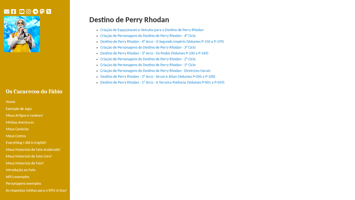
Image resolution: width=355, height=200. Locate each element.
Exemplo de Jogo (19, 109)
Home (10, 102)
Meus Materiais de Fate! (25, 163)
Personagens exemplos (23, 184)
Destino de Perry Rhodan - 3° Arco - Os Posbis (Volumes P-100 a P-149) (154, 53)
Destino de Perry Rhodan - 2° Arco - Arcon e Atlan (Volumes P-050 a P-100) (157, 77)
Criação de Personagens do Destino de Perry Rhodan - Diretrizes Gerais (155, 71)
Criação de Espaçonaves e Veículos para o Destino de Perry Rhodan (152, 30)
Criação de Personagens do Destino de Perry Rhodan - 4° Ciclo (148, 36)
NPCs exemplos (17, 177)
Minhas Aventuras (20, 123)
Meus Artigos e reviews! (24, 116)
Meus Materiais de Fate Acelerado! (33, 150)
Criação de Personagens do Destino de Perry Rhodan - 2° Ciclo (148, 59)
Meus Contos (16, 136)
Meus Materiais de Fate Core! (29, 156)
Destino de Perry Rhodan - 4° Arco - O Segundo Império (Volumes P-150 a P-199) (162, 42)
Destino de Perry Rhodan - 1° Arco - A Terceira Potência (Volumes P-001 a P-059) (162, 83)
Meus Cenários (17, 129)
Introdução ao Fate (21, 170)
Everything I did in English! (26, 143)
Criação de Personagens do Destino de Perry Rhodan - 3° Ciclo (148, 48)
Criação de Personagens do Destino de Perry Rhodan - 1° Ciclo (148, 65)
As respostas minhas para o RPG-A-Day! (36, 191)
